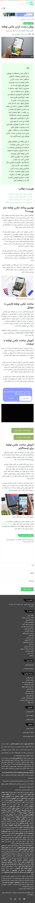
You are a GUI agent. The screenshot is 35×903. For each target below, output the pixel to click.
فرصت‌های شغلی (29, 665)
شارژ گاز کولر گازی (29, 629)
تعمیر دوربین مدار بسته (28, 682)
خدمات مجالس (30, 678)
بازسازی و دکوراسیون (28, 642)
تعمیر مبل (31, 644)
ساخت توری (30, 653)
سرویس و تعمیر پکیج (28, 633)
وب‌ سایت (31, 581)
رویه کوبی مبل (30, 696)
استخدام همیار (30, 728)
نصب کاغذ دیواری (29, 640)
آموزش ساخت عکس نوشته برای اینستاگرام (18, 202)
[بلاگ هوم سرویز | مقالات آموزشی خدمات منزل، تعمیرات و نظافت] (26, 3)
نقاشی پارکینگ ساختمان (28, 698)
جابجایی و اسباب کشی (28, 624)
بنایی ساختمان (30, 638)
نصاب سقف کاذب (29, 693)
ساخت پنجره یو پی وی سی (27, 700)
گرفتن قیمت (25, 398)
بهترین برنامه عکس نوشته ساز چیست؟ (19, 194)
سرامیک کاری (30, 689)
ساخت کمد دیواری (29, 647)
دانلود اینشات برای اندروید (22, 430)
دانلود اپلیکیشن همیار (28, 736)
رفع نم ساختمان (30, 691)
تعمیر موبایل (30, 702)
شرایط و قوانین (30, 719)
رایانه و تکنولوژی (25, 19)
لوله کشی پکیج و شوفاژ (28, 687)
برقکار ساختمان (30, 680)
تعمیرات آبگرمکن (29, 631)
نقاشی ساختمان (30, 651)
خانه (31, 19)
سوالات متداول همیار (28, 732)
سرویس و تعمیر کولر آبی (27, 627)
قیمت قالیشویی (30, 620)
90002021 (11, 398)
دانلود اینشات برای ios (23, 437)
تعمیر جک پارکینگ (29, 685)
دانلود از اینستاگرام (7, 524)
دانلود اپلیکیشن (30, 712)
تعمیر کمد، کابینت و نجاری (27, 649)
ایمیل (32, 573)
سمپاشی (31, 656)
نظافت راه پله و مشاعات (28, 618)
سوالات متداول (30, 716)
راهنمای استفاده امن (29, 669)
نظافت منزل (31, 615)
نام (32, 565)
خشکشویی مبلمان (29, 622)
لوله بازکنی (31, 636)
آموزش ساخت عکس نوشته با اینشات (19, 200)
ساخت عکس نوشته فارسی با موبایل (20, 197)
